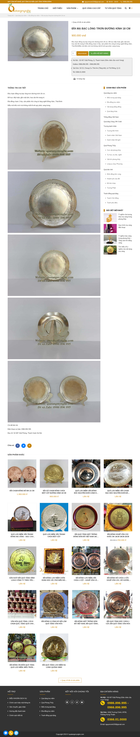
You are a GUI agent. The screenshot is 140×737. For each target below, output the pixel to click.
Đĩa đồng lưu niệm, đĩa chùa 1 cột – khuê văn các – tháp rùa (86, 579)
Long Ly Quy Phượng (114, 164)
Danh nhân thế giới (113, 140)
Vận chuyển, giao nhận (17, 707)
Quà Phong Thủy (110, 145)
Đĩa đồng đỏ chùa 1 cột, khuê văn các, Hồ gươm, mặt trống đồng (118, 579)
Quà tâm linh (108, 169)
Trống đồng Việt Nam (111, 117)
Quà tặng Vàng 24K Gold (113, 121)
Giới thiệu (57, 8)
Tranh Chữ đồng (113, 198)
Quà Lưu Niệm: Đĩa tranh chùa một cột (54, 535)
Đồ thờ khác (111, 183)
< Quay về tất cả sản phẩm (81, 22)
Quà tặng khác (112, 111)
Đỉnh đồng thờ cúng (114, 174)
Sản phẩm (71, 8)
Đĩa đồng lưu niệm (113, 102)
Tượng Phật (111, 188)
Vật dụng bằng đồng (114, 107)
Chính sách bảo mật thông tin (19, 703)
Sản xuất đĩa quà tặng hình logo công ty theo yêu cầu (22, 579)
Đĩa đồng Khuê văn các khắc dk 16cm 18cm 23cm (118, 535)
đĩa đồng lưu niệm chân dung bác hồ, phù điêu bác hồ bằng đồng (54, 579)
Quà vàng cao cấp (91, 8)
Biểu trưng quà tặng (114, 98)
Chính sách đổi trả (15, 715)
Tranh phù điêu (112, 203)
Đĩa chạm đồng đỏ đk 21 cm (22, 491)
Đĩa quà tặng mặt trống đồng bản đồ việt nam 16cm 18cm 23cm (86, 535)
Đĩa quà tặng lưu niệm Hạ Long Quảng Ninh (54, 666)
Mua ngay (82, 53)
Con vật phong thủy (114, 150)
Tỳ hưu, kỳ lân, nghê (114, 155)
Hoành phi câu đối (113, 179)
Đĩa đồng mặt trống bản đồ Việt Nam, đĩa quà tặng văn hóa (86, 622)
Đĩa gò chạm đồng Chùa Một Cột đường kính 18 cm (54, 492)
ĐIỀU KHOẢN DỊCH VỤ (18, 698)
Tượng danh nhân (110, 126)
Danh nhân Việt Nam (114, 135)
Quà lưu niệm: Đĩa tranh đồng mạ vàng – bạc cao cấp (22, 535)
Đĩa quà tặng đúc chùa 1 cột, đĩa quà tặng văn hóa (118, 622)
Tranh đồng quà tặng (111, 193)
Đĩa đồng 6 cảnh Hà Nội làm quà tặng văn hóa (53, 622)
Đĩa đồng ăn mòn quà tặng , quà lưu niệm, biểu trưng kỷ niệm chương (22, 666)
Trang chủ (43, 8)
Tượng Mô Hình (112, 131)
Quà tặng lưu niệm (110, 93)
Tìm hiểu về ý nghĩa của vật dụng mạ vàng (125, 249)
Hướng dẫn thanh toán (17, 711)
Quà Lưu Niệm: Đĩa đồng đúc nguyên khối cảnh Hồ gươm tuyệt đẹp (86, 492)
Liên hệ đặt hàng (100, 53)
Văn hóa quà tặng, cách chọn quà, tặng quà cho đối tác (21, 622)
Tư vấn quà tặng (113, 8)
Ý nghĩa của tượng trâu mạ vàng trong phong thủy (125, 216)
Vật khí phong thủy (113, 159)
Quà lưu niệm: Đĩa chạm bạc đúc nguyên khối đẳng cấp (118, 492)
